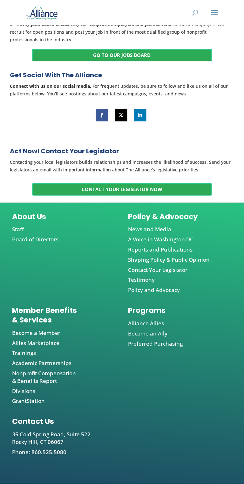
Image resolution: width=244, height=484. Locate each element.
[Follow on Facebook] (102, 115)
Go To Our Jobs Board (122, 55)
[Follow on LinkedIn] (140, 115)
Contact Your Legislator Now (122, 189)
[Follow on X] (121, 115)
